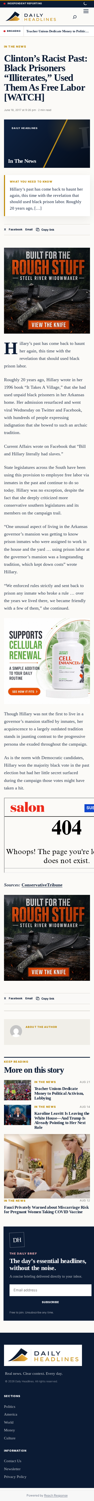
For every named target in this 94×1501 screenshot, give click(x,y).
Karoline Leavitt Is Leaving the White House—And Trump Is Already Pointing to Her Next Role (61, 1120)
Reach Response (56, 1495)
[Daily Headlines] (30, 16)
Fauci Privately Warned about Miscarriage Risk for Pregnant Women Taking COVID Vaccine (46, 1209)
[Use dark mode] (84, 4)
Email (29, 229)
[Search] (74, 16)
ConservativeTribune (42, 884)
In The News (15, 46)
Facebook (16, 229)
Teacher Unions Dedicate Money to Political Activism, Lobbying (58, 31)
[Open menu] (85, 16)
